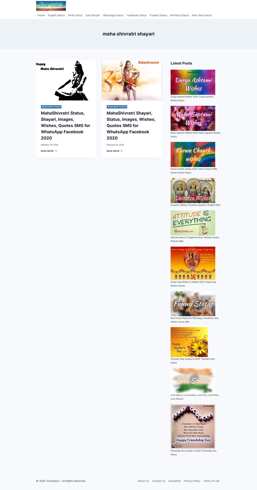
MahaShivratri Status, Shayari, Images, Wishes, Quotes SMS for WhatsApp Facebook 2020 (65, 126)
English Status (56, 15)
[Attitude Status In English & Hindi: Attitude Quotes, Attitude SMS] (196, 222)
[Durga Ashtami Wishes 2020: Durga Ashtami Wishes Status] (196, 82)
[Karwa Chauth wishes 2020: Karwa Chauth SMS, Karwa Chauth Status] (196, 154)
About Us (143, 480)
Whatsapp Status (113, 15)
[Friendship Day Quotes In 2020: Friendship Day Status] (196, 426)
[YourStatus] (51, 6)
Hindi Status (75, 15)
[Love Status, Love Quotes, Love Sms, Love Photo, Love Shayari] (196, 380)
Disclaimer (175, 480)
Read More (49, 151)
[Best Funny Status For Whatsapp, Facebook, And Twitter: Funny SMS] (196, 303)
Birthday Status (179, 15)
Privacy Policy (192, 480)
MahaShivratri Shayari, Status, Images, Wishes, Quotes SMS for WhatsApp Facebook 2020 (131, 126)
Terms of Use (211, 480)
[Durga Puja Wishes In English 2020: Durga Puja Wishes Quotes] (196, 263)
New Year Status (202, 15)
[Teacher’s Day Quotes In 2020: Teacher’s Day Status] (196, 342)
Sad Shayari (93, 15)
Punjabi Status (158, 15)
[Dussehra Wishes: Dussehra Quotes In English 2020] (196, 190)
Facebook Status (137, 15)
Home (41, 15)
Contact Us (159, 480)
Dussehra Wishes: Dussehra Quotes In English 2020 (195, 205)
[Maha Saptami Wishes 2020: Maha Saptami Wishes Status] (196, 118)
